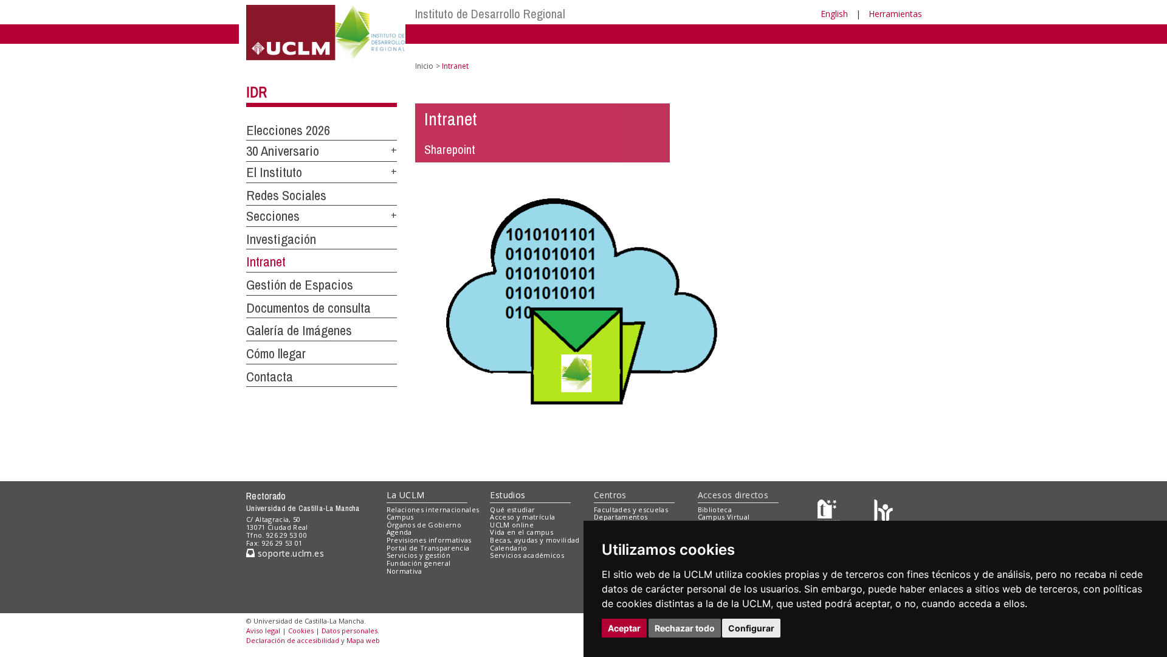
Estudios (507, 495)
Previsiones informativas (429, 539)
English (834, 13)
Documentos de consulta (308, 308)
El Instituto (274, 172)
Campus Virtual (724, 516)
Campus (400, 516)
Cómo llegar (276, 353)
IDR (256, 92)
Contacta (269, 376)
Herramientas (895, 13)
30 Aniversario (282, 151)
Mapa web (363, 640)
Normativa (404, 570)
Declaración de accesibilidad (292, 640)
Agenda (399, 532)
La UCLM (406, 495)
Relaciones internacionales (433, 509)
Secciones (273, 216)
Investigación (281, 239)
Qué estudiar (512, 509)
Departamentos (620, 516)
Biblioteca (715, 509)
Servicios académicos (527, 555)
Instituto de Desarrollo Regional (490, 13)
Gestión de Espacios (299, 285)
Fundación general (419, 563)
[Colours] (883, 512)
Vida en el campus (521, 532)
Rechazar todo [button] (685, 628)
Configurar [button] (751, 628)
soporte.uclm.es (289, 553)
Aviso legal (263, 630)
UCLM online (512, 524)
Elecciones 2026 (288, 130)
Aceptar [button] (624, 628)
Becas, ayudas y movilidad (534, 539)
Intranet (266, 261)
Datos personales (349, 630)
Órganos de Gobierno (424, 524)
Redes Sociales (286, 195)
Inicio (424, 66)
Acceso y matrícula (522, 516)
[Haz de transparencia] (829, 512)
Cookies (301, 630)
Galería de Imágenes (299, 330)
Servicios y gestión (418, 555)
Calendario (508, 547)
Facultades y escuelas (631, 509)
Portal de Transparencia (428, 547)
